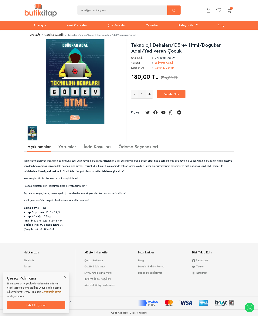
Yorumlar (67, 146)
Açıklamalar (39, 146)
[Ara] (174, 10)
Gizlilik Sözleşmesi (95, 266)
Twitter (199, 266)
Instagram (201, 273)
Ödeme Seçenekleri (138, 146)
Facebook (201, 260)
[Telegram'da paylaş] (179, 112)
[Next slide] (119, 81)
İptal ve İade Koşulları (97, 279)
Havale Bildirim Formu (151, 266)
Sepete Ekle (171, 94)
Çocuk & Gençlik (164, 68)
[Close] (65, 277)
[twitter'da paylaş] (147, 112)
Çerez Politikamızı (52, 292)
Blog (141, 260)
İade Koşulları (97, 146)
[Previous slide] (31, 81)
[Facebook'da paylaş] (155, 112)
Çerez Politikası (93, 260)
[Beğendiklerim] (219, 10)
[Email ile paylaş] (163, 112)
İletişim (27, 266)
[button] (208, 10)
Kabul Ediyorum (36, 305)
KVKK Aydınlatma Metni (98, 273)
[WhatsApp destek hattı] (249, 307)
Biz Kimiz (29, 260)
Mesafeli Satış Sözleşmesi (99, 285)
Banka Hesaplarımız (150, 273)
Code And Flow (119, 312)
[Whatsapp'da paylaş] (171, 112)
